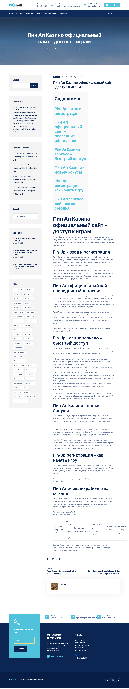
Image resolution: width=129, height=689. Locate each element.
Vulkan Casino (18, 370)
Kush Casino (17, 339)
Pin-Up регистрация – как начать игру (69, 185)
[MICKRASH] (16, 5)
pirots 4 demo (18, 357)
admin (78, 77)
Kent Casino (27, 334)
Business (16, 308)
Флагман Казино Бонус (20, 388)
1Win (15, 290)
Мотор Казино (18, 383)
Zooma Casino (30, 374)
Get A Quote (113, 5)
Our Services (29, 13)
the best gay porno (19, 365)
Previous (49, 568)
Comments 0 (85, 77)
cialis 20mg (30, 312)
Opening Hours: (92, 4)
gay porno (16, 325)
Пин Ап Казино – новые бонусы (70, 169)
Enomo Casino (30, 317)
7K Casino (30, 290)
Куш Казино (30, 379)
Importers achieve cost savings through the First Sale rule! (25, 156)
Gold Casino (17, 330)
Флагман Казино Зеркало (21, 392)
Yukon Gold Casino (31, 370)
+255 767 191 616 (56, 618)
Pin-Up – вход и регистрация (68, 111)
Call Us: (53, 615)
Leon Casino (28, 339)
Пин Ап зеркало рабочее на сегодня (69, 203)
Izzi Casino (17, 334)
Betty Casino (17, 303)
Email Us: (57, 4)
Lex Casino (17, 343)
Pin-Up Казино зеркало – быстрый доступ (70, 154)
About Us (19, 13)
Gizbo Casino (27, 325)
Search (16, 80)
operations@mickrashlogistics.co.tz (67, 6)
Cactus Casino (27, 308)
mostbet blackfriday (19, 352)
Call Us (38, 4)
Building (49, 49)
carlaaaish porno (18, 312)
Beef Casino (28, 299)
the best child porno (19, 361)
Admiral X (16, 294)
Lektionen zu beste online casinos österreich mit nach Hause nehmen (25, 252)
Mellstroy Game (18, 348)
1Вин (22, 290)
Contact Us (63, 13)
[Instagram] (113, 680)
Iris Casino (27, 330)
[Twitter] (53, 559)
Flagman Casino (18, 321)
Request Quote (50, 13)
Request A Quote (57, 656)
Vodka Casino (32, 365)
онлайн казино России (20, 401)
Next (119, 568)
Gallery (39, 13)
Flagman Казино (31, 321)
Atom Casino (17, 299)
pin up (110, 237)
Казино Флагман (18, 379)
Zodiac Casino (18, 374)
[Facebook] (47, 559)
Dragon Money (18, 317)
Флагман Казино (30, 383)
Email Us (78, 615)
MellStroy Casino (28, 343)
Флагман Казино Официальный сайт (24, 397)
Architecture (26, 294)
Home (11, 13)
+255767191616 (41, 6)
